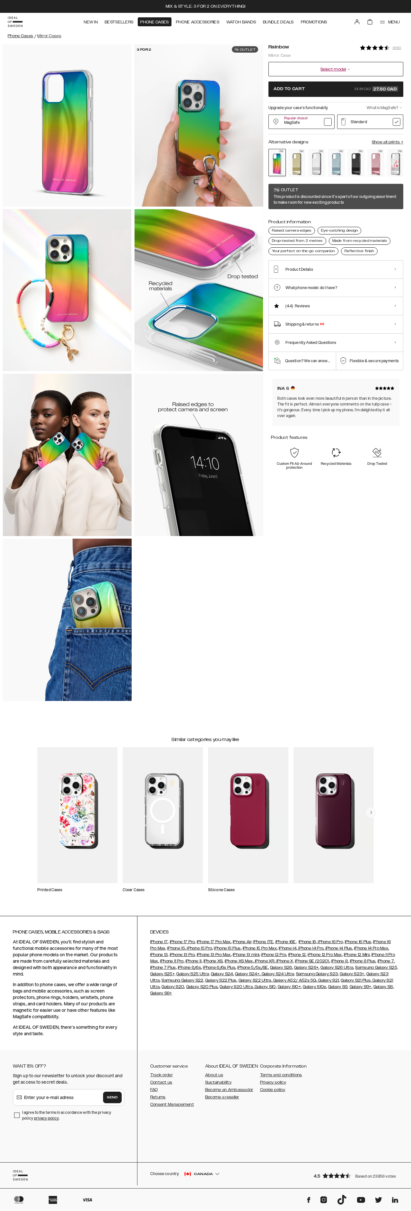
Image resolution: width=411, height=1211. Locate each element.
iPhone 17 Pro (182, 942)
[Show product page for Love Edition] (395, 162)
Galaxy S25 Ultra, (193, 974)
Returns (158, 1097)
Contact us (161, 1082)
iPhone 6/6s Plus (219, 967)
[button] (356, 1175)
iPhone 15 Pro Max (260, 948)
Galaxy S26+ (306, 967)
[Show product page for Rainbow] (277, 162)
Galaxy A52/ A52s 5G (294, 980)
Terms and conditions (281, 1075)
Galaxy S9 (338, 987)
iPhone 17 (159, 942)
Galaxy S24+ (247, 974)
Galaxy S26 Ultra (336, 967)
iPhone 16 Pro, (330, 942)
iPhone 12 (297, 954)
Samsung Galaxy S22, (183, 980)
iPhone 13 (159, 954)
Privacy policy (273, 1082)
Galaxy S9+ (361, 987)
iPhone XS (213, 961)
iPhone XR (264, 961)
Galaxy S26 (281, 967)
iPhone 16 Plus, (358, 942)
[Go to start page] (15, 22)
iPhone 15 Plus (227, 948)
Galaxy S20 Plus (202, 987)
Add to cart (335, 89)
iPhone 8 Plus (363, 961)
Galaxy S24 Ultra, (277, 974)
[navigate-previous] (371, 812)
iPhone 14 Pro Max (371, 948)
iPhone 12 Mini (357, 954)
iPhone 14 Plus (338, 948)
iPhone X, (284, 961)
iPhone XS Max (239, 961)
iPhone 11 (194, 961)
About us (214, 1075)
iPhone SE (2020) (312, 961)
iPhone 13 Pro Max (214, 954)
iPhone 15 (176, 948)
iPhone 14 (287, 948)
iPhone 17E (263, 942)
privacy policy (46, 1118)
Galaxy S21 (328, 980)
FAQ (154, 1089)
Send (112, 1097)
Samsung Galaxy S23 (317, 974)
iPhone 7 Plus (163, 967)
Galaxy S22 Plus (221, 980)
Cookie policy (272, 1089)
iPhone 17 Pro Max (214, 942)
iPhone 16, (308, 942)
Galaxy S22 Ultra (255, 980)
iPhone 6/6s (189, 967)
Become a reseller (222, 1097)
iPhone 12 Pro (273, 954)
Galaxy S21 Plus (356, 980)
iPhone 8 (339, 961)
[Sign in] (357, 21)
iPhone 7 (386, 961)
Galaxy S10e (314, 987)
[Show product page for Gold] (297, 162)
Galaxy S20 (173, 987)
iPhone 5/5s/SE (252, 967)
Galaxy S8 (383, 987)
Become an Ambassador (229, 1089)
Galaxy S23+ (352, 974)
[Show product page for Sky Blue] (336, 162)
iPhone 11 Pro (172, 961)
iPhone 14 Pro (310, 948)
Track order (161, 1075)
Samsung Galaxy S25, (376, 967)
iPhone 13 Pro (182, 954)
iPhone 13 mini (246, 954)
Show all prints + (387, 142)
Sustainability (218, 1082)
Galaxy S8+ (161, 993)
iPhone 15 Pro (199, 948)
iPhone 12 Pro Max (325, 954)
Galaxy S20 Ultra (236, 987)
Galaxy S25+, (163, 974)
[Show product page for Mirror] (316, 162)
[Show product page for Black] (356, 162)
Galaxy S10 (264, 987)
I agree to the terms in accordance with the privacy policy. (66, 1115)
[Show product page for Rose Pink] (376, 162)
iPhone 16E (285, 942)
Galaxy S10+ (289, 987)
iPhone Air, (242, 942)
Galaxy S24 (222, 974)
